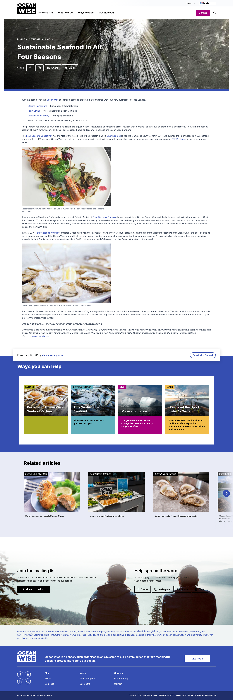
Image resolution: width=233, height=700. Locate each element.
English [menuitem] (206, 3)
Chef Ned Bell (114, 135)
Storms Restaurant (37, 106)
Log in (189, 3)
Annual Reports (87, 678)
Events (48, 678)
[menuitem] (207, 3)
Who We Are (45, 12)
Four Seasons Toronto (104, 217)
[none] (207, 3)
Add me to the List (33, 589)
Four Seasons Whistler (47, 232)
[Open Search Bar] (214, 13)
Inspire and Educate (28, 39)
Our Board (85, 683)
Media (83, 673)
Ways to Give (86, 12)
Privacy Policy (121, 678)
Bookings (49, 683)
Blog (47, 39)
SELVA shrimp (179, 139)
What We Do (65, 12)
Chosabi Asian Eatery (38, 115)
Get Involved (106, 12)
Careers (118, 673)
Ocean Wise (52, 99)
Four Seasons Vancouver (39, 135)
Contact (118, 683)
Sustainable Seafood (203, 355)
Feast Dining (34, 110)
